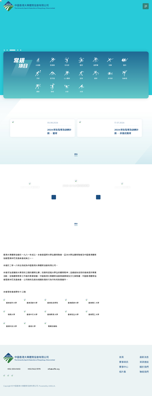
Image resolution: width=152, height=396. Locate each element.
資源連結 (144, 362)
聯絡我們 (144, 371)
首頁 (121, 357)
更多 (76, 154)
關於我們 (144, 366)
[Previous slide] (5, 132)
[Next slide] (146, 132)
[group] (42, 128)
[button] (4, 50)
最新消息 (144, 357)
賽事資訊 (123, 362)
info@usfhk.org (53, 369)
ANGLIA (51, 386)
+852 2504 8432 (13, 369)
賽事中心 (123, 366)
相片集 (122, 371)
